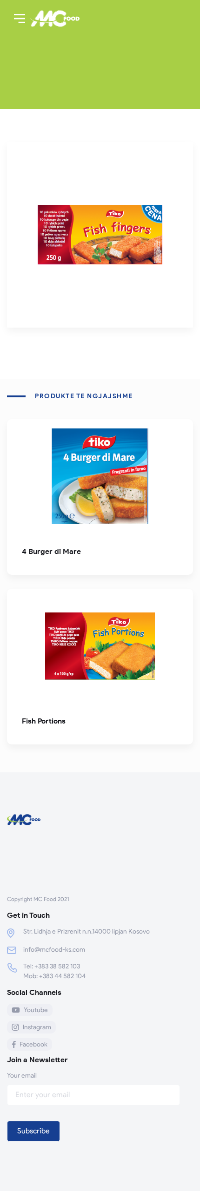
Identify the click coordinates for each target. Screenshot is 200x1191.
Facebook (33, 1044)
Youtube (36, 1010)
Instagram (37, 1027)
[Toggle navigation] (19, 18)
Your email (22, 1075)
